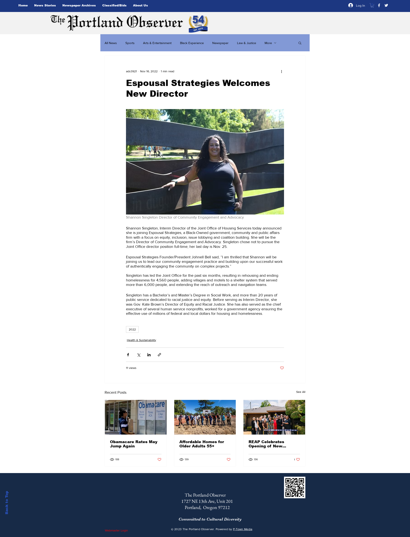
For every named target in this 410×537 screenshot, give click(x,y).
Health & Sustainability (141, 340)
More (268, 43)
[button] (372, 5)
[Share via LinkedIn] (149, 355)
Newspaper (220, 43)
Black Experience (192, 43)
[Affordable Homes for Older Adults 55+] (205, 417)
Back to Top (7, 502)
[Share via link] (159, 355)
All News (111, 43)
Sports (130, 43)
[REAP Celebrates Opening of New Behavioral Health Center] (274, 417)
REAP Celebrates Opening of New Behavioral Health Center (267, 444)
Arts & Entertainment (157, 43)
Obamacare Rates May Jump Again (133, 444)
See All (300, 392)
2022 (132, 329)
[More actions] (281, 71)
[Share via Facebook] (128, 355)
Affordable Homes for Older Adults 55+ (201, 444)
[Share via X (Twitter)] (138, 355)
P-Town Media (242, 529)
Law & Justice (246, 43)
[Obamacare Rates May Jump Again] (136, 417)
